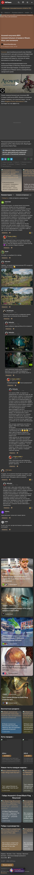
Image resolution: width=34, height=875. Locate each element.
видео (27, 12)
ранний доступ (7, 166)
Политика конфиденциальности (16, 855)
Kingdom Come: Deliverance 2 (14, 101)
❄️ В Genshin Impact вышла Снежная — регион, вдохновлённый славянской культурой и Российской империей (15, 152)
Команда (19, 853)
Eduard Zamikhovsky (10, 44)
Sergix (6, 251)
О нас (14, 853)
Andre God (8, 201)
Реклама (9, 853)
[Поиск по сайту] (19, 2)
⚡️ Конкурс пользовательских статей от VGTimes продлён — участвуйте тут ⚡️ (17, 8)
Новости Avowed (7, 162)
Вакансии (25, 853)
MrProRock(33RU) (12, 236)
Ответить (4, 232)
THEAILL (7, 511)
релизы (24, 164)
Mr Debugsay (8, 470)
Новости (7, 12)
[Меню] (27, 2)
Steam (18, 164)
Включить (4, 873)
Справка (3, 853)
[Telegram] (2, 159)
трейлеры (11, 164)
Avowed (3, 52)
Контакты (3, 855)
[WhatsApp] (8, 159)
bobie (6, 521)
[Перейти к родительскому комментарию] (1, 236)
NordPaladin (10, 310)
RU (10, 857)
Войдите (5, 198)
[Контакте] (5, 159)
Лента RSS (4, 857)
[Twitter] (11, 159)
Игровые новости (17, 12)
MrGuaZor (7, 261)
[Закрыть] (32, 2)
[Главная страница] (6, 2)
